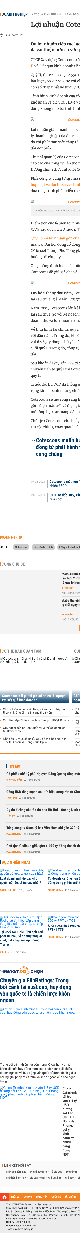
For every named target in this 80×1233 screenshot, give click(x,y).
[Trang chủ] (4, 1197)
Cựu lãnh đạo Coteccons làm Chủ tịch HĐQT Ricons (36, 720)
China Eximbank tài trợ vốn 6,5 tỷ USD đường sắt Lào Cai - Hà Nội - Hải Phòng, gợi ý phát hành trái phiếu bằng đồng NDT (70, 1121)
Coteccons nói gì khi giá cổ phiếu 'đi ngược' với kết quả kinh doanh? (34, 698)
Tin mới (15, 766)
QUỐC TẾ (56, 1196)
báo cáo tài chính (43, 547)
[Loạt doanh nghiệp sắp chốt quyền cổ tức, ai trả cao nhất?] (22, 872)
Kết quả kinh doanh (46, 14)
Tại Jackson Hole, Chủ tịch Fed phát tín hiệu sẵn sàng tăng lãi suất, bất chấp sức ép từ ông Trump (21, 938)
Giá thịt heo (54, 1177)
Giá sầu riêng (37, 1177)
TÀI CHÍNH (70, 1196)
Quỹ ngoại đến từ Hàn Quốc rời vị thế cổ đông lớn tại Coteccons (34, 729)
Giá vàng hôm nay (16, 1171)
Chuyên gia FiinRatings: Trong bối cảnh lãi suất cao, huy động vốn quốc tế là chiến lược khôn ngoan (35, 990)
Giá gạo (69, 1177)
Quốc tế (4, 952)
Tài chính (11, 797)
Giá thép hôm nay (16, 1177)
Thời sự (10, 815)
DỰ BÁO (28, 1196)
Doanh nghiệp (15, 14)
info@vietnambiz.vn (25, 1225)
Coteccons (21, 547)
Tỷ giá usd (56, 1171)
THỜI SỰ (15, 1196)
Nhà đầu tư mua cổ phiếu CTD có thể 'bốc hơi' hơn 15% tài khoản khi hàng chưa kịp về (34, 740)
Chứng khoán (14, 779)
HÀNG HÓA (42, 1196)
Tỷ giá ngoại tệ (38, 1171)
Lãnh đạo (72, 14)
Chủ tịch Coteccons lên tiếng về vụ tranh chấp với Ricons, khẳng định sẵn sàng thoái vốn (34, 711)
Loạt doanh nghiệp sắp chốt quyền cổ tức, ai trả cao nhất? (20, 881)
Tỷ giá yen (72, 1171)
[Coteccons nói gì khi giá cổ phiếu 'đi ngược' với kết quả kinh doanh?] (34, 680)
